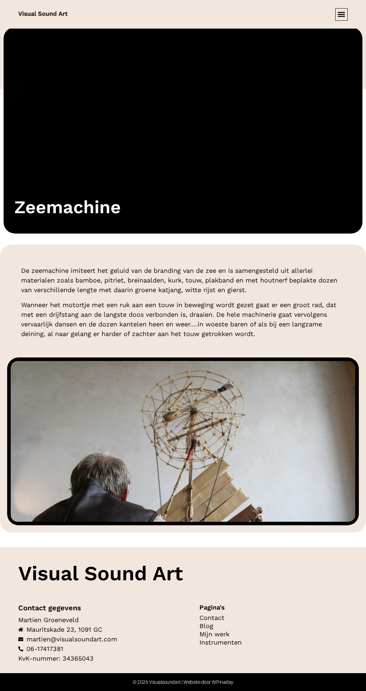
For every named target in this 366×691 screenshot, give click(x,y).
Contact (211, 617)
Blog (206, 626)
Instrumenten (220, 642)
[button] (341, 14)
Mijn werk (214, 634)
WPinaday (222, 682)
